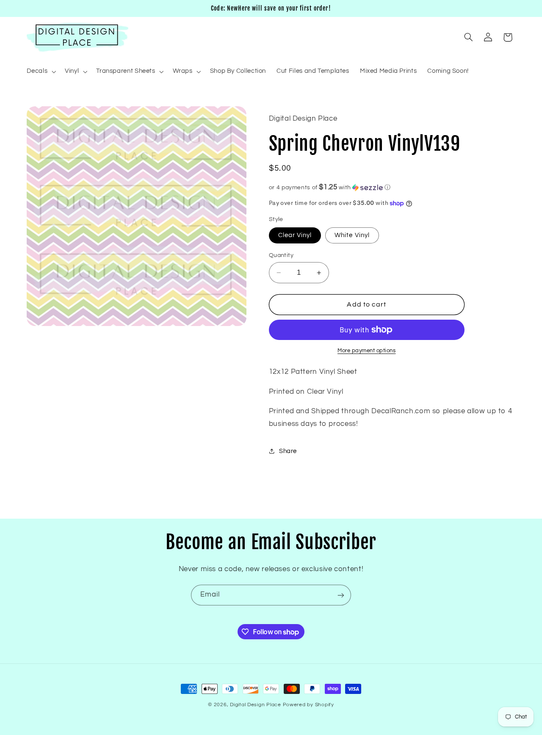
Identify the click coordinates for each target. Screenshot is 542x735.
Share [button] (288, 451)
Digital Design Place (255, 704)
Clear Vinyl (295, 235)
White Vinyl (352, 235)
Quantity (281, 255)
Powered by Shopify (308, 704)
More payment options (366, 351)
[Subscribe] (341, 595)
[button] (40, 71)
